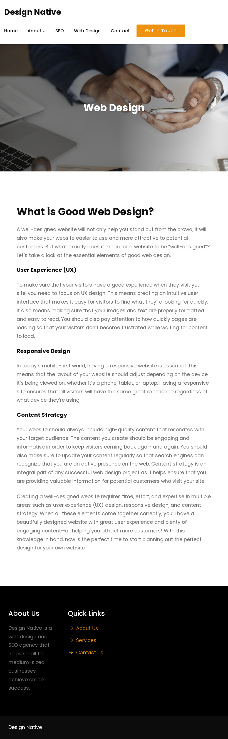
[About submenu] (44, 31)
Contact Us (89, 652)
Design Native (32, 12)
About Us (87, 628)
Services (86, 640)
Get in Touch (161, 30)
